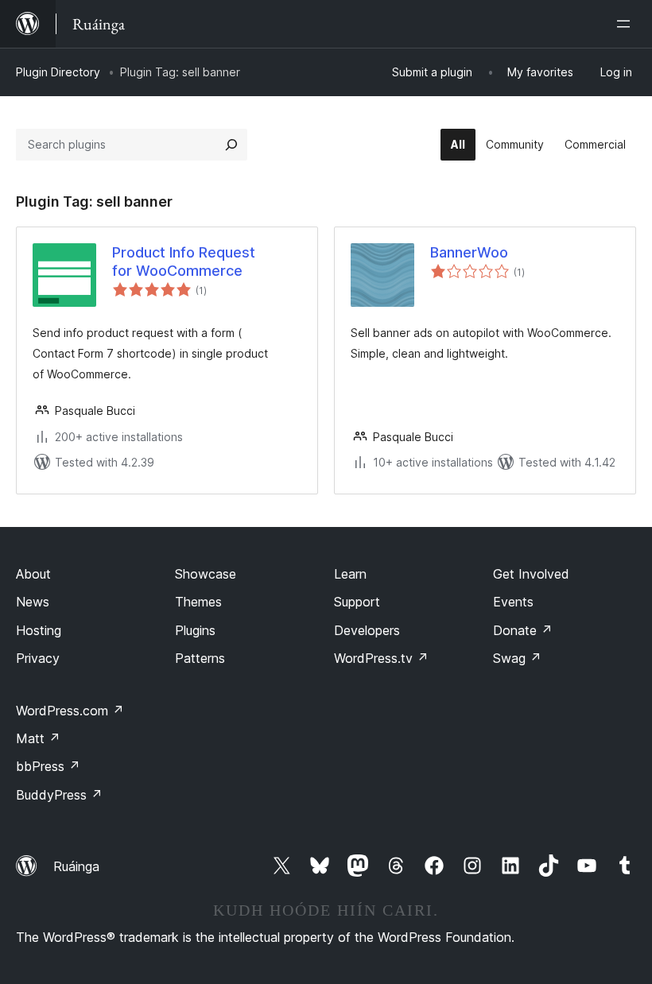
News (32, 602)
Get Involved (531, 574)
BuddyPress (59, 795)
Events (513, 602)
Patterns (200, 658)
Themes (198, 602)
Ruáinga (76, 866)
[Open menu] (626, 24)
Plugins (195, 630)
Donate (523, 630)
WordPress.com (70, 711)
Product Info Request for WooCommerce (183, 261)
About (33, 574)
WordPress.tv (381, 658)
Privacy (38, 658)
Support (357, 602)
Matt (38, 738)
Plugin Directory (58, 72)
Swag (517, 658)
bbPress (48, 766)
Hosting (38, 630)
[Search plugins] (231, 145)
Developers (367, 630)
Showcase (205, 574)
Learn (350, 574)
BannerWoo (469, 252)
